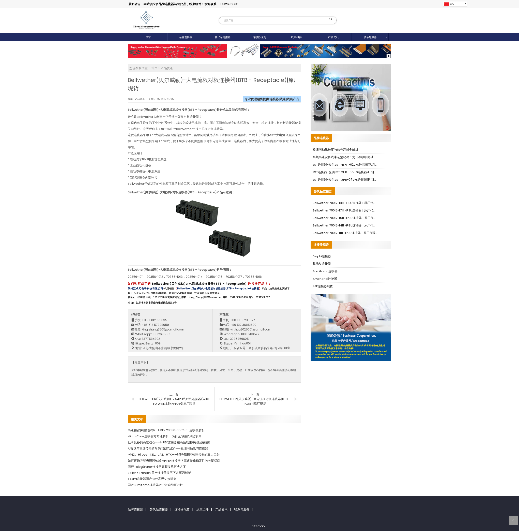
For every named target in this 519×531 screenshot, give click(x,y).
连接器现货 (259, 37)
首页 (148, 37)
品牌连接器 (185, 37)
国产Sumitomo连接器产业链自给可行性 (155, 485)
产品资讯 (333, 37)
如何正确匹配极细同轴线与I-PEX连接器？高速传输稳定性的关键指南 (174, 460)
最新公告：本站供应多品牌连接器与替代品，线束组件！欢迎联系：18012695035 (183, 4)
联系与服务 (370, 37)
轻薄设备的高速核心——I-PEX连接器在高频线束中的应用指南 (169, 442)
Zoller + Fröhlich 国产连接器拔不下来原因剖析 (159, 473)
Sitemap (258, 526)
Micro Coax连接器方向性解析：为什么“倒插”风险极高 (165, 436)
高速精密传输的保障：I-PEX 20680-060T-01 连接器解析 (166, 430)
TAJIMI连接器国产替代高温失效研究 (152, 479)
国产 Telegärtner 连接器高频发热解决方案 (157, 466)
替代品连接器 (223, 37)
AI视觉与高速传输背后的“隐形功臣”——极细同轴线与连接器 (168, 448)
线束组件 (296, 37)
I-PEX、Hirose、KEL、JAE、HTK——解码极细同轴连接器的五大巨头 (174, 454)
